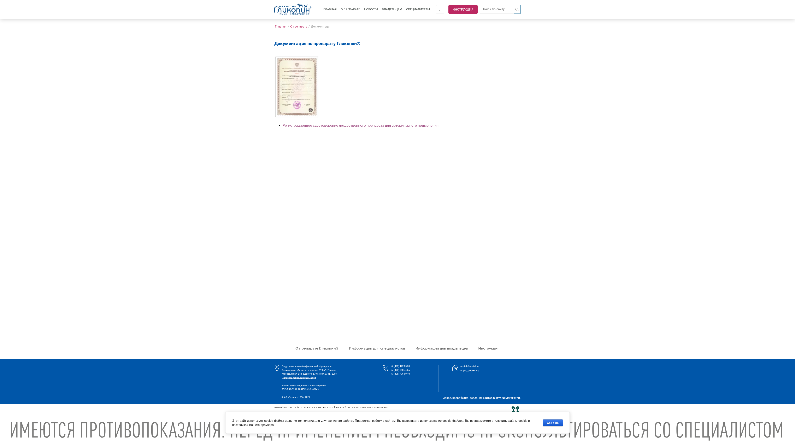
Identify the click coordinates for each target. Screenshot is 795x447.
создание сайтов (481, 397)
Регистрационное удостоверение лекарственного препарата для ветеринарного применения (360, 125)
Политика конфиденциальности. (299, 377)
